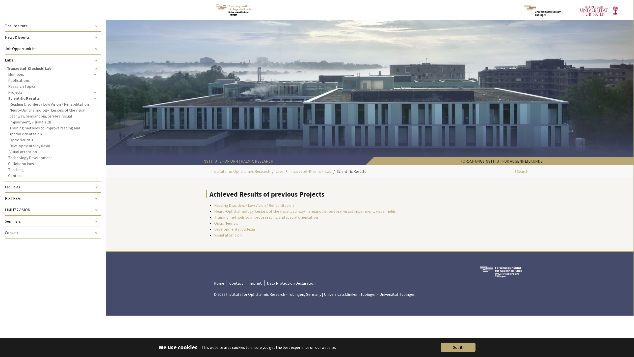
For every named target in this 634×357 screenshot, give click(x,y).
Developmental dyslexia (234, 229)
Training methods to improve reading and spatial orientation (266, 217)
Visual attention (228, 235)
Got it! (458, 347)
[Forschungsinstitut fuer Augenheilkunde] (233, 10)
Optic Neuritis (226, 223)
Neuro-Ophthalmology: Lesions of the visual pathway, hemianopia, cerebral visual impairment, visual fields (305, 211)
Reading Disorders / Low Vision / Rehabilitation (254, 205)
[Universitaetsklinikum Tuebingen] (543, 10)
